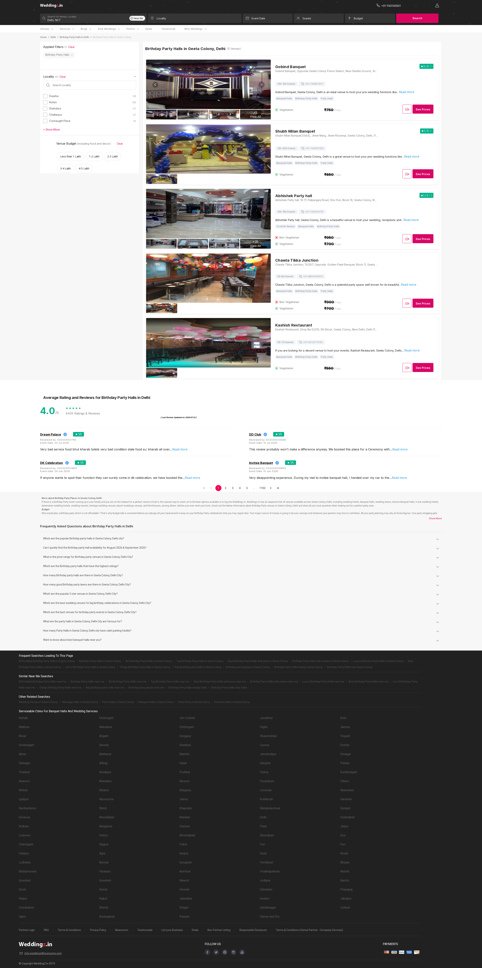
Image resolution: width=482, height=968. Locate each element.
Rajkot (103, 898)
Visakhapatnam (270, 871)
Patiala (344, 763)
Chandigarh (26, 844)
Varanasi (105, 871)
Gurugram (185, 862)
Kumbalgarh (26, 745)
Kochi (22, 889)
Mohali (23, 790)
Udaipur (24, 853)
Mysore (184, 781)
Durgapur (185, 736)
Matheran (105, 754)
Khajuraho (185, 808)
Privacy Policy (98, 930)
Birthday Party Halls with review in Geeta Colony (320, 661)
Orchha (344, 745)
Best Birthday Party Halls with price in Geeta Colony (258, 661)
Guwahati (25, 880)
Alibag (103, 763)
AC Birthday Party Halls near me (127, 681)
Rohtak (23, 718)
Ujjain (22, 916)
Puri (262, 844)
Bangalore (105, 826)
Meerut (184, 880)
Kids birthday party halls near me (105, 687)
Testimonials (145, 930)
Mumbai (184, 817)
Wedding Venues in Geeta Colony (38, 702)
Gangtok (265, 763)
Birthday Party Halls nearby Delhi (188, 687)
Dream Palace (50, 434)
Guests (307, 18)
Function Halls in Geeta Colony (232, 702)
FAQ (46, 930)
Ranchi (344, 880)
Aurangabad (107, 916)
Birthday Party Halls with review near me (274, 681)
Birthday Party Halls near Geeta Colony (350, 667)
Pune (263, 826)
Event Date (258, 18)
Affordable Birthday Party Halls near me (42, 681)
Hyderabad (347, 817)
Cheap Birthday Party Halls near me (60, 687)
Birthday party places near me (146, 687)
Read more (406, 92)
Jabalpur (346, 898)
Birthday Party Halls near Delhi (229, 687)
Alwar (22, 736)
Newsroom (121, 930)
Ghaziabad (267, 835)
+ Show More (51, 129)
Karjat (183, 763)
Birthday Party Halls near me (87, 681)
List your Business (172, 930)
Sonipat (345, 808)
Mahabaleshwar (270, 808)
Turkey (264, 772)
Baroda (103, 862)
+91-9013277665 (313, 342)
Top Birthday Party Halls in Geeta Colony (199, 661)
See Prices (423, 109)
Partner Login (27, 930)
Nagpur (104, 844)
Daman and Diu (269, 916)
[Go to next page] (271, 488)
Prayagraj (346, 889)
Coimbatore (26, 907)
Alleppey (185, 790)
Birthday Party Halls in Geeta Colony (100, 661)
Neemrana (347, 790)
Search (417, 18)
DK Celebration (51, 463)
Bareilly (104, 745)
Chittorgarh (106, 718)
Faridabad (266, 862)
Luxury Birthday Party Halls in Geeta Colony (378, 661)
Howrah (184, 889)
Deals (148, 28)
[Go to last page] (278, 488)
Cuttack (345, 907)
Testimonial (168, 28)
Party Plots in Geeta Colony (194, 702)
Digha (263, 727)
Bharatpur (105, 781)
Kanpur (183, 853)
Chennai (184, 826)
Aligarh (103, 736)
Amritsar (185, 871)
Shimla (103, 907)
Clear (71, 47)
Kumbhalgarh (348, 772)
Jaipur (344, 826)
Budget (358, 18)
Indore (103, 835)
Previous (155, 85)
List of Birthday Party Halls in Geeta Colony (90, 667)
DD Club (255, 434)
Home (43, 37)
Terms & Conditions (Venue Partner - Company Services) (309, 930)
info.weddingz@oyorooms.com (43, 953)
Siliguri (183, 907)
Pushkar (184, 772)
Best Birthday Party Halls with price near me (220, 681)
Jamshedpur (268, 754)
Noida (344, 853)
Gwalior (265, 898)
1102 (262, 488)
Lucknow (25, 835)
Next (262, 85)
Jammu (345, 727)
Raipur (23, 898)
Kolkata (24, 826)
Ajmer (22, 754)
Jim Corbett (187, 718)
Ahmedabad (187, 835)
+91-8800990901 (313, 276)
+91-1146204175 (314, 211)
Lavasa (264, 745)
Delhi (53, 37)
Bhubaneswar (28, 871)
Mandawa (105, 727)
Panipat (184, 916)
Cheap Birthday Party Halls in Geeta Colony (145, 667)
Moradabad (106, 817)
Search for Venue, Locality (61, 16)
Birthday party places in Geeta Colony (248, 667)
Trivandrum (267, 781)
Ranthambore (27, 808)
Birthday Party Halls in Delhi (74, 37)
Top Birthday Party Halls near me (170, 681)
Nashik (344, 871)
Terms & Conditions (69, 930)
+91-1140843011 (314, 83)
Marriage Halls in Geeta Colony (80, 702)
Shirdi (103, 808)
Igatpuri (24, 799)
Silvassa (24, 817)
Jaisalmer (266, 718)
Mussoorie (106, 799)
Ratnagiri (24, 763)
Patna (183, 844)
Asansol (24, 781)
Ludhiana (25, 862)
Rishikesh (266, 799)
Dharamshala (268, 736)
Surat (263, 853)
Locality (161, 18)
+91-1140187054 (314, 148)
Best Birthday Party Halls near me (368, 681)
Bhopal (344, 862)
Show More (435, 518)
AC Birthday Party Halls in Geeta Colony (149, 661)
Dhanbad (185, 745)
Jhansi (183, 799)
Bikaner (104, 790)
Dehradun (266, 889)
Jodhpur (265, 880)
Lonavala (266, 790)
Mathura (24, 727)
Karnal (103, 889)
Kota (343, 718)
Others (344, 781)
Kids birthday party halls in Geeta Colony (198, 667)
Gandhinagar (268, 907)
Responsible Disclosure (253, 930)
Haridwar (346, 799)
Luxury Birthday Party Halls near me (323, 681)
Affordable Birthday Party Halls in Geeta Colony (47, 661)
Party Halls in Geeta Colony (118, 702)
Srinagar (345, 754)
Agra (102, 853)
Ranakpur (105, 772)
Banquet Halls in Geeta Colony (156, 702)
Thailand (24, 772)
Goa (342, 835)
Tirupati (345, 736)
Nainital (184, 754)
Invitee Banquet (261, 463)
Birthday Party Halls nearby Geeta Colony (298, 667)
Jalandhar (185, 898)
